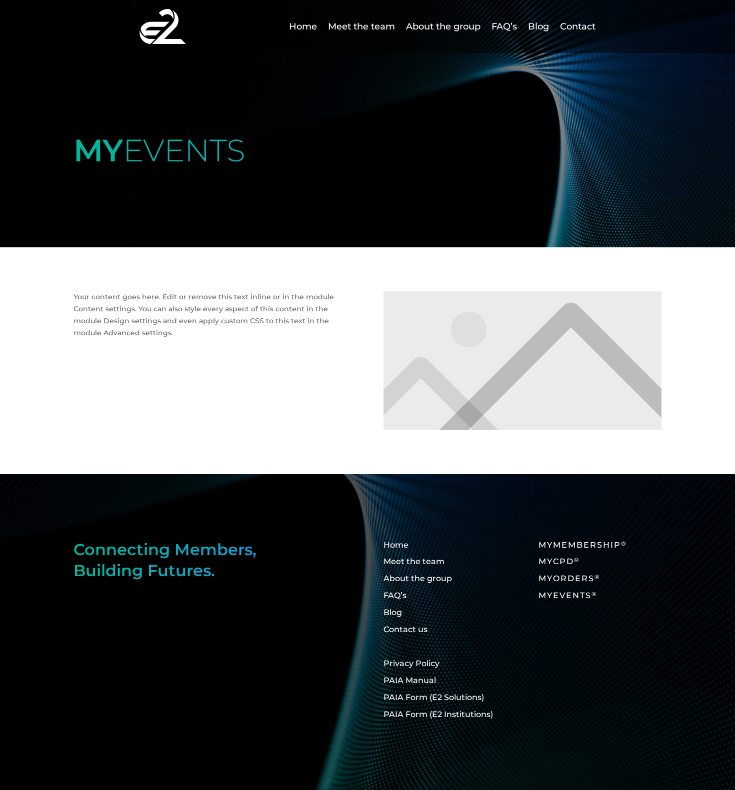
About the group (443, 26)
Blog (538, 26)
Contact (578, 26)
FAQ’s (504, 26)
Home (303, 26)
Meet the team (361, 26)
